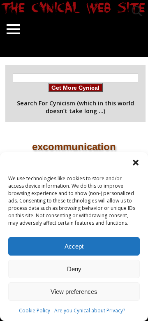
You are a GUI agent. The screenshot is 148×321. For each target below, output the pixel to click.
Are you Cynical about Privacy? (89, 310)
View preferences (74, 291)
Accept (74, 246)
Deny (74, 268)
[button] (136, 162)
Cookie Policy (34, 310)
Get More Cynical (75, 87)
